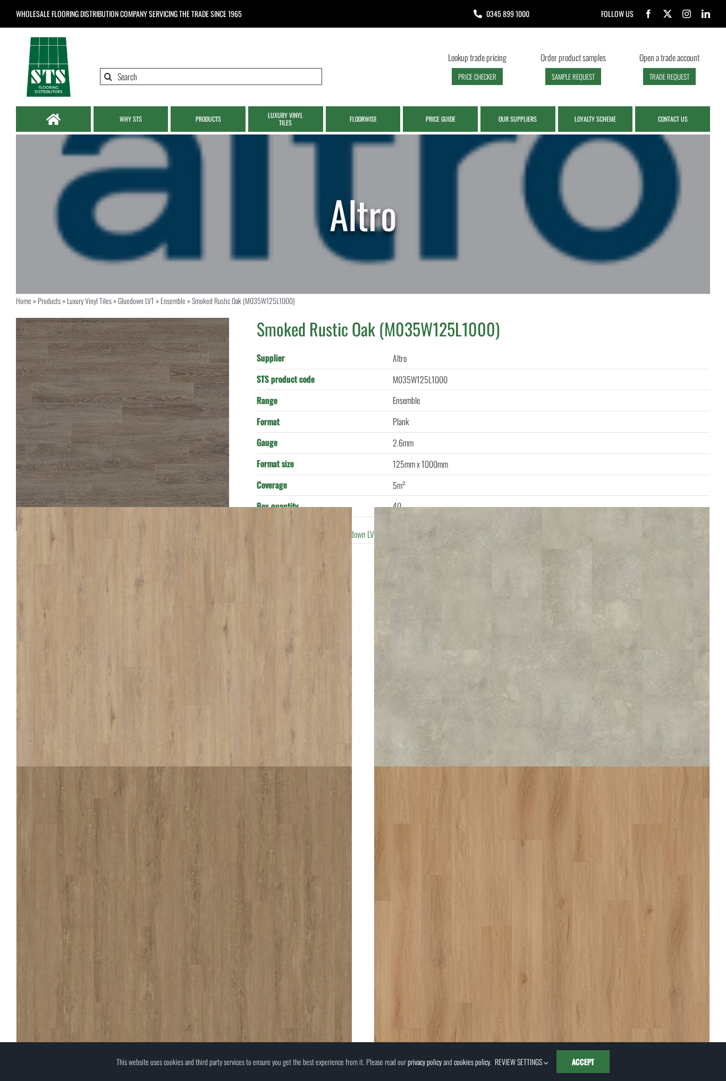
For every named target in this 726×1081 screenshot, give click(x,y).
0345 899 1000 (507, 13)
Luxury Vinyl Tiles (89, 300)
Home (23, 300)
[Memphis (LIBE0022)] (542, 675)
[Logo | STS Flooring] (48, 39)
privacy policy (425, 1061)
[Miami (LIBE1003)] (184, 675)
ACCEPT (583, 1061)
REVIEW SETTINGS (519, 1061)
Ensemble (173, 300)
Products (49, 300)
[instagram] (686, 14)
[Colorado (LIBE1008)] (184, 934)
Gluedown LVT (136, 300)
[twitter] (667, 14)
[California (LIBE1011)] (542, 934)
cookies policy (472, 1061)
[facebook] (648, 14)
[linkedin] (706, 14)
